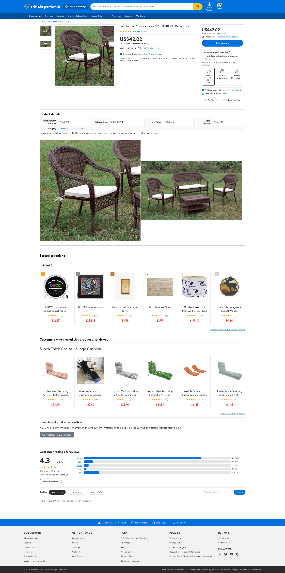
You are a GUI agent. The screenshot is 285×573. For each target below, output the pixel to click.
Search (239, 492)
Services (49, 15)
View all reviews (51, 481)
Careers (128, 15)
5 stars (79, 458)
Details (226, 94)
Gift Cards (77, 556)
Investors (28, 551)
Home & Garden (54, 21)
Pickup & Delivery (99, 15)
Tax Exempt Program (130, 560)
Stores (75, 542)
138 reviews (142, 31)
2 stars (79, 469)
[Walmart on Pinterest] (237, 554)
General (66, 21)
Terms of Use (175, 538)
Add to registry (233, 99)
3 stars (79, 465)
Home (42, 21)
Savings (60, 15)
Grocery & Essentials (77, 15)
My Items (140, 15)
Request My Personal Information (184, 551)
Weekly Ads (181, 522)
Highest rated (76, 492)
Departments (35, 15)
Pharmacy (116, 15)
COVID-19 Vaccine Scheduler (134, 538)
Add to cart (222, 43)
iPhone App (223, 538)
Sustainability (30, 556)
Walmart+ (76, 551)
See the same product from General (227, 329)
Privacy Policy (176, 542)
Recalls (124, 547)
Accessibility (127, 551)
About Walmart (31, 538)
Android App (224, 542)
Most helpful (96, 492)
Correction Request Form (56, 434)
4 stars (79, 462)
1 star (80, 472)
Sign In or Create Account (114, 522)
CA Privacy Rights (177, 547)
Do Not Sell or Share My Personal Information (190, 556)
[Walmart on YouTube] (232, 554)
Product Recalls (128, 556)
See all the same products (232, 413)
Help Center (141, 522)
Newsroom (29, 547)
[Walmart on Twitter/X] (226, 554)
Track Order (161, 522)
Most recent (57, 492)
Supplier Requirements (34, 560)
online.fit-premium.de (152, 53)
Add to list (212, 99)
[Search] (198, 6)
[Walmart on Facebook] (220, 554)
